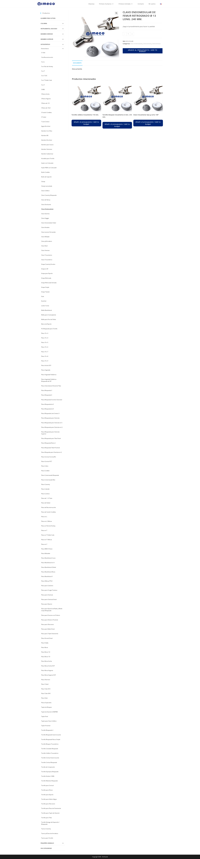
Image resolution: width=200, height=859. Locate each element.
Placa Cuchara (45, 494)
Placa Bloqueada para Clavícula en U (51, 427)
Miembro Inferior (47, 34)
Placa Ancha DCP (46, 365)
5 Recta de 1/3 (45, 103)
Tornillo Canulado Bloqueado (49, 748)
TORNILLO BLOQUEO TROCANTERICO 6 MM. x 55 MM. (117, 116)
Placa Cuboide (45, 489)
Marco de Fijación (46, 324)
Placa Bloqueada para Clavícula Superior (50, 433)
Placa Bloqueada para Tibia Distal (51, 438)
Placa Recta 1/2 (45, 652)
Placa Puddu (44, 643)
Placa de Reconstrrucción (48, 507)
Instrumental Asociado (49, 29)
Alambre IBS (44, 135)
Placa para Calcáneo (47, 585)
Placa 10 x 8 (44, 356)
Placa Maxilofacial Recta (48, 572)
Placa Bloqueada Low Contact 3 (50, 413)
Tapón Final (44, 716)
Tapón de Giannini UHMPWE (49, 712)
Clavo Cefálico (45, 191)
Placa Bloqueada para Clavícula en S (51, 423)
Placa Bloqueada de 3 (47, 404)
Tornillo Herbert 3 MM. (47, 776)
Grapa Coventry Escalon (48, 264)
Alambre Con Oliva (46, 131)
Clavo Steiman (45, 250)
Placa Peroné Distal (46, 638)
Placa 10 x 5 (44, 342)
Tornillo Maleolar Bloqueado (49, 781)
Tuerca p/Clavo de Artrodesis (49, 833)
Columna (44, 23)
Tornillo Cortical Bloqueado (49, 762)
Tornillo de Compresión (48, 767)
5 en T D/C (44, 76)
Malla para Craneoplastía (48, 315)
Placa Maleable (45, 553)
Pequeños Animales (47, 843)
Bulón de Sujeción (46, 177)
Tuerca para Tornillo (47, 838)
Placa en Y (44, 544)
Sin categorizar (46, 848)
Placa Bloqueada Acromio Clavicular (51, 400)
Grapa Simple (45, 287)
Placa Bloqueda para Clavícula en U (51, 452)
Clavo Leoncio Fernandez (48, 232)
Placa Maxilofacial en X (47, 562)
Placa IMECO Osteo (46, 549)
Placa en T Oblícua (46, 539)
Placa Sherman (45, 679)
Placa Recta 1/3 (45, 656)
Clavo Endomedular (136, 44)
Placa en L (44, 516)
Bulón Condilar (45, 172)
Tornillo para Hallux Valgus (49, 799)
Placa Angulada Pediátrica (48, 374)
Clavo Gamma (45, 214)
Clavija (43, 181)
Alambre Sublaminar (47, 154)
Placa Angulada (45, 370)
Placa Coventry (45, 484)
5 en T (43, 71)
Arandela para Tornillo (47, 158)
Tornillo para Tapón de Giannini (50, 813)
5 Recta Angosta (46, 99)
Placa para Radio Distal (48, 629)
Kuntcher (43, 301)
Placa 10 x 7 (44, 352)
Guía (42, 296)
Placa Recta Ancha (46, 661)
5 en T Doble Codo (46, 80)
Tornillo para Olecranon (48, 804)
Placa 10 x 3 (44, 333)
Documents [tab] (77, 63)
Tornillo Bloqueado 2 (47, 730)
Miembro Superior (47, 39)
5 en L (43, 62)
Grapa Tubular (45, 292)
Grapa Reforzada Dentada (48, 283)
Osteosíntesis (147, 44)
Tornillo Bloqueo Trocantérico (49, 744)
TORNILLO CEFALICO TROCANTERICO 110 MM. (85, 115)
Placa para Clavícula (47, 595)
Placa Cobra (44, 466)
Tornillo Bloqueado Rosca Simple (50, 739)
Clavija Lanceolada (46, 186)
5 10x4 (43, 53)
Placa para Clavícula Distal (49, 599)
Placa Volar (44, 698)
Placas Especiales (46, 702)
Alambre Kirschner (46, 140)
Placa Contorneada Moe (48, 480)
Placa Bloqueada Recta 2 (48, 443)
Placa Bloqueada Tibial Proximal (50, 448)
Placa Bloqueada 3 (46, 390)
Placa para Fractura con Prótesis (50, 615)
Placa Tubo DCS (45, 689)
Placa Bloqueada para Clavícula (50, 418)
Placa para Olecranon (47, 624)
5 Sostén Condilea (46, 112)
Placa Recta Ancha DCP (48, 666)
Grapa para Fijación (47, 273)
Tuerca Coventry (46, 829)
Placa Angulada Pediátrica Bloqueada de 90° (48, 380)
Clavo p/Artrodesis (46, 241)
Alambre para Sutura (48, 18)
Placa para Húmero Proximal (49, 620)
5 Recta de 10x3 (45, 108)
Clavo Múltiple (45, 237)
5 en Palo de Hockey (47, 66)
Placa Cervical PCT (46, 461)
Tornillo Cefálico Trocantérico (49, 753)
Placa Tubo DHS (46, 693)
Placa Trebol (44, 684)
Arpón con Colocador (47, 163)
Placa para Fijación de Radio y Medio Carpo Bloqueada (51, 609)
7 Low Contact (45, 122)
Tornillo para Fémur (47, 790)
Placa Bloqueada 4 (46, 395)
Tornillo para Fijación (47, 795)
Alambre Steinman (46, 149)
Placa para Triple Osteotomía (49, 633)
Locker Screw (45, 306)
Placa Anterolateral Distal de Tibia (51, 386)
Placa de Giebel (45, 503)
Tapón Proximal (45, 725)
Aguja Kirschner (45, 126)
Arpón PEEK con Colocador (49, 168)
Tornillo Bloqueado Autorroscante (51, 735)
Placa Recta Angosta (47, 670)
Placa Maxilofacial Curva (48, 558)
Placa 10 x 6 (44, 347)
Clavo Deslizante (46, 204)
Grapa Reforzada (46, 278)
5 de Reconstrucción (47, 57)
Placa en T (44, 530)
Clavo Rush (44, 246)
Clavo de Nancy (45, 200)
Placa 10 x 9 (44, 361)
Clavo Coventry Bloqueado (49, 195)
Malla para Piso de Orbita (48, 319)
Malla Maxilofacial (46, 310)
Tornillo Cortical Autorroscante (50, 758)
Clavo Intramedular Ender (48, 223)
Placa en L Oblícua (46, 521)
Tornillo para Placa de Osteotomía (51, 808)
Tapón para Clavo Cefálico (48, 721)
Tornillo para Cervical (47, 785)
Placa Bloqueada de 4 (47, 409)
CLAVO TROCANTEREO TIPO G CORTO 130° (146, 115)
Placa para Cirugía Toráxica (49, 590)
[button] (116, 13)
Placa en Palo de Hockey (48, 526)
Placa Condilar (45, 471)
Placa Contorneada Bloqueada (50, 475)
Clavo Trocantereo (46, 255)
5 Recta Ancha (45, 94)
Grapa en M (44, 269)
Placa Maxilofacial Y (47, 576)
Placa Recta (44, 647)
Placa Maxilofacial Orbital (48, 567)
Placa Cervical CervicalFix (48, 457)
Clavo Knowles (45, 227)
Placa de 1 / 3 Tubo (46, 498)
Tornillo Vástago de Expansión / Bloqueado (50, 823)
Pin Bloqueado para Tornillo (49, 329)
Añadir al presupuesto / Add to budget (142, 50)
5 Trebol (43, 117)
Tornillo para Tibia (46, 818)
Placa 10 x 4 (44, 338)
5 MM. (43, 89)
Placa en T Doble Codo (47, 535)
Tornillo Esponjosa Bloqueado (49, 771)
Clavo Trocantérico (46, 260)
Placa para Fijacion (46, 604)
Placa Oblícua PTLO (46, 581)
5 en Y (43, 85)
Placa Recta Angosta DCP (48, 675)
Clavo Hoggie (45, 218)
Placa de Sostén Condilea (48, 512)
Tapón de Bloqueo (46, 707)
